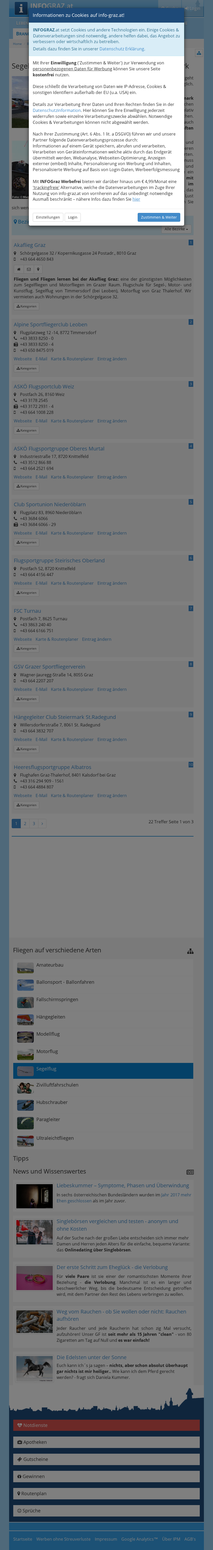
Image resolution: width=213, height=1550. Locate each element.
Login (72, 217)
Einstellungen (48, 217)
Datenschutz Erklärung (121, 49)
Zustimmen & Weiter (159, 217)
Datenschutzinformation (57, 110)
